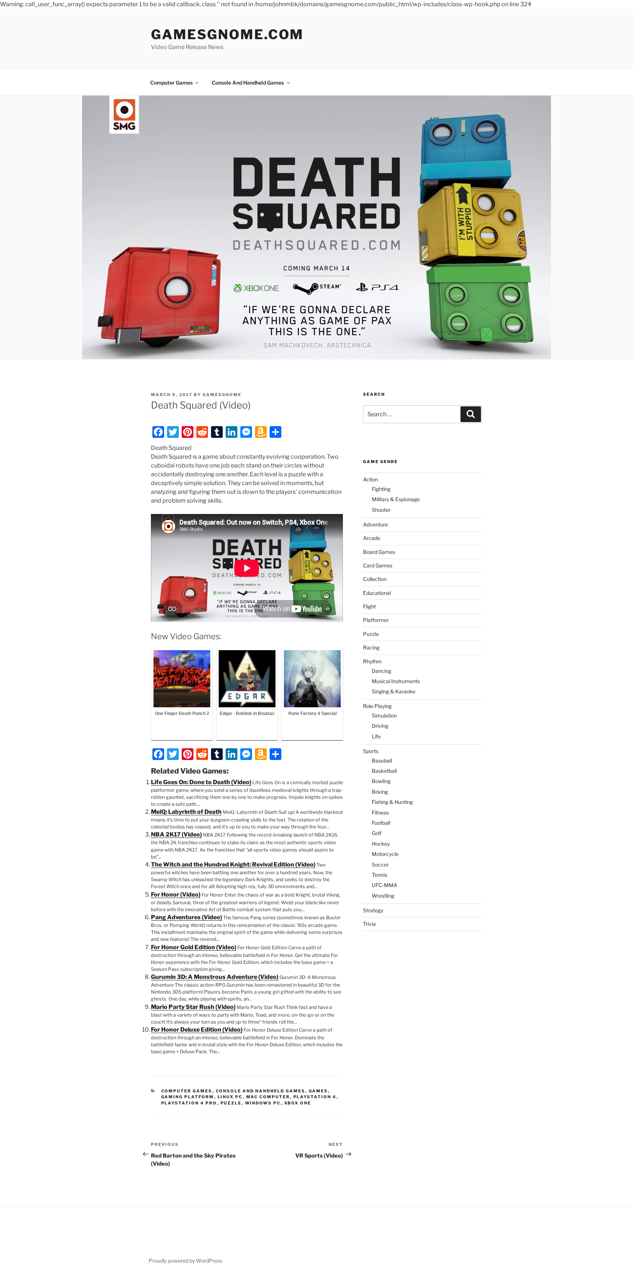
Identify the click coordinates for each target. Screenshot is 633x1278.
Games (318, 1090)
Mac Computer (268, 1096)
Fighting (381, 489)
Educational (377, 593)
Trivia (369, 924)
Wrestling (383, 896)
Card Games (377, 565)
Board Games (379, 552)
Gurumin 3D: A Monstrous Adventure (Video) (214, 976)
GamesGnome (222, 394)
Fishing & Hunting (392, 802)
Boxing (380, 792)
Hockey (381, 844)
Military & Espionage (396, 499)
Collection (374, 579)
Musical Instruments (396, 681)
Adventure (375, 524)
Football (381, 823)
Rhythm (372, 661)
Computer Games (171, 82)
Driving (380, 726)
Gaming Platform (187, 1096)
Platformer (376, 620)
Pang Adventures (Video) (186, 917)
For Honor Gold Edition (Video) (193, 947)
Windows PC (263, 1103)
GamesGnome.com (227, 34)
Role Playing (377, 706)
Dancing (381, 671)
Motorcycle (385, 854)
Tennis (379, 875)
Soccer (380, 864)
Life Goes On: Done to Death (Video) (201, 782)
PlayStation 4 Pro (189, 1103)
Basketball (384, 771)
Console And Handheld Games (248, 82)
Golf (376, 833)
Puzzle (231, 1103)
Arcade (371, 538)
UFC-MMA (384, 885)
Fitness (380, 812)
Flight (369, 606)
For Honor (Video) (175, 894)
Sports (370, 751)
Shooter (381, 510)
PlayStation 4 (315, 1096)
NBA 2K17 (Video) (176, 834)
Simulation (384, 715)
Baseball (382, 760)
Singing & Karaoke (393, 691)
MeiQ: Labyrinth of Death (186, 811)
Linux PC (230, 1096)
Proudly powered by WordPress (185, 1260)
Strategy (373, 910)
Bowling (381, 781)
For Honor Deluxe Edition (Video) (197, 1029)
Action (370, 479)
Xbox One (297, 1103)
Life (376, 736)
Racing (371, 647)
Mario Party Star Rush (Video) (193, 1006)
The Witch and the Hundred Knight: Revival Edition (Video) (233, 864)
